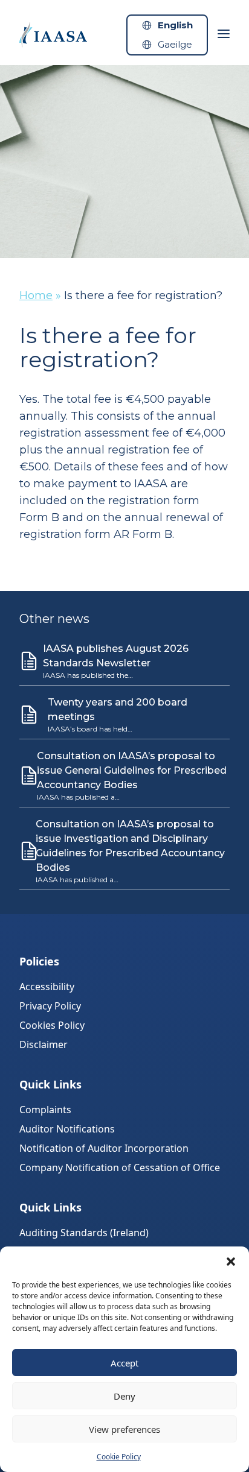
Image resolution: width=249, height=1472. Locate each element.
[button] (231, 1262)
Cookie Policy (119, 1456)
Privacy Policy (50, 1005)
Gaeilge (175, 44)
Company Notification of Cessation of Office (119, 1167)
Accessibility (46, 986)
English (175, 25)
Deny (124, 1396)
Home (36, 295)
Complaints (45, 1109)
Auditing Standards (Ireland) (84, 1232)
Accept (124, 1363)
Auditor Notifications (67, 1129)
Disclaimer (43, 1044)
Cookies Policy (52, 1025)
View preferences (124, 1429)
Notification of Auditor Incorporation (104, 1148)
